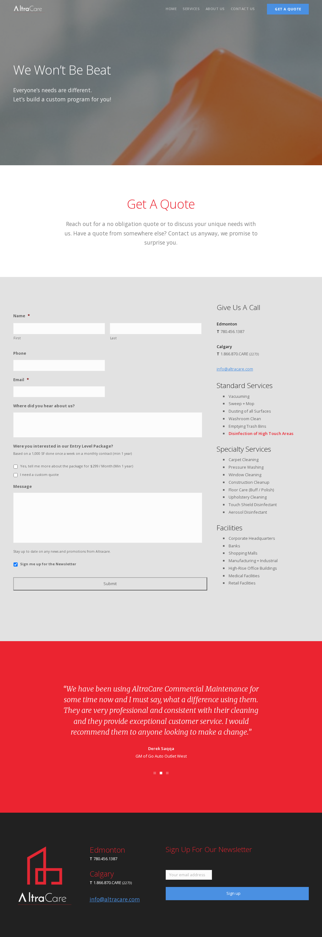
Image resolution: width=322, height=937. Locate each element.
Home (171, 8)
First (17, 338)
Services (191, 8)
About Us (215, 8)
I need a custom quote (39, 474)
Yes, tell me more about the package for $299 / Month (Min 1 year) (76, 466)
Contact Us (243, 8)
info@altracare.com (235, 369)
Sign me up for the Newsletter (48, 564)
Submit (110, 583)
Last (113, 338)
